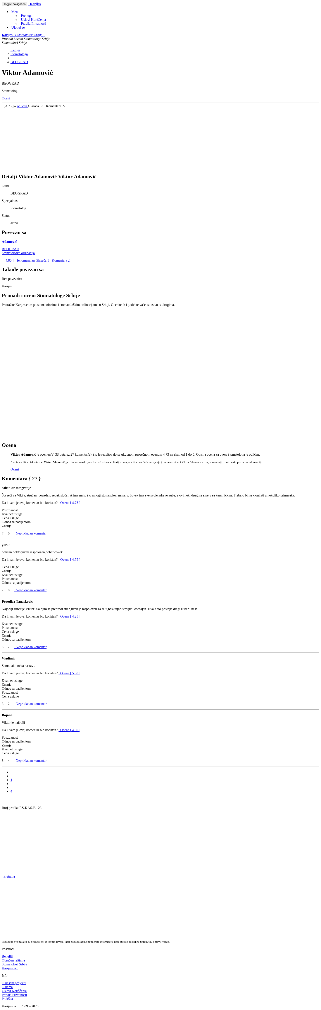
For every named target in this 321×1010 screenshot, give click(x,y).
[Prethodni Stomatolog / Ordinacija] (3, 800)
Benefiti (7, 956)
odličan (22, 106)
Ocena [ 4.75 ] (70, 503)
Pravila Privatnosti (32, 23)
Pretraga (25, 15)
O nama (7, 987)
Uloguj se (17, 27)
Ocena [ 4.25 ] (70, 616)
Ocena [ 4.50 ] (70, 730)
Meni (14, 12)
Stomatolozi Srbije (14, 964)
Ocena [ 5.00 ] (70, 673)
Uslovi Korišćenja (32, 19)
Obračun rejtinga (13, 960)
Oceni (6, 98)
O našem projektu (14, 983)
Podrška (7, 999)
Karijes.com (10, 968)
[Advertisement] (133, 138)
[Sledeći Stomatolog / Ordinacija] (7, 800)
